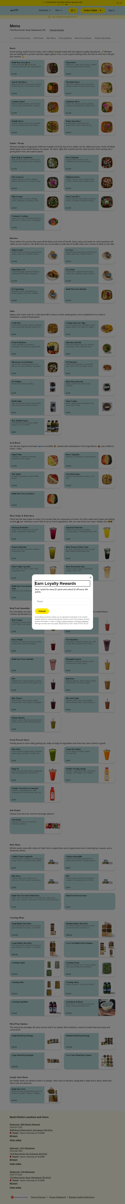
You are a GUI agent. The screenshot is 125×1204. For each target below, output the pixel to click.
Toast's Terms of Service (65, 621)
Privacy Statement (82, 621)
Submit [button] (42, 611)
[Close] (90, 577)
